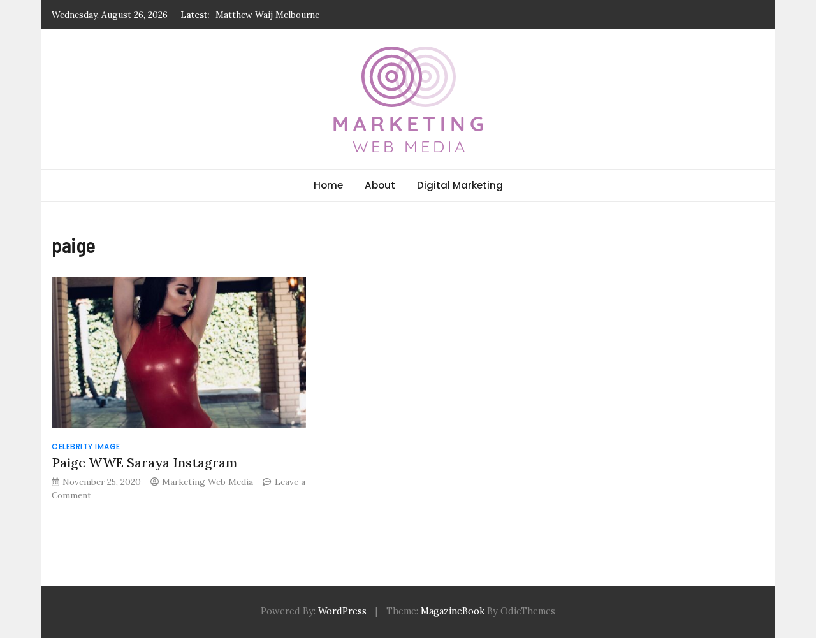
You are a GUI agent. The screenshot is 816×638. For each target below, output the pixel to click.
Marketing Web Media (207, 482)
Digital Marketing (460, 185)
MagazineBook (452, 611)
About (380, 185)
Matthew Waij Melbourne (267, 14)
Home (328, 185)
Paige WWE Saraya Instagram (144, 462)
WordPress (342, 611)
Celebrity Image (86, 446)
